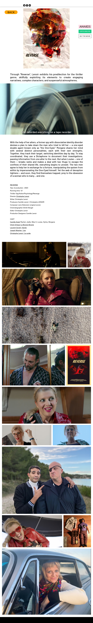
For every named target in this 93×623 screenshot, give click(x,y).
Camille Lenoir (23, 202)
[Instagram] (27, 5)
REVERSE (14, 185)
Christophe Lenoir (21, 211)
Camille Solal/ (15, 222)
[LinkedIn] (30, 5)
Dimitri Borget (28, 208)
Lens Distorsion (23, 205)
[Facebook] (24, 5)
